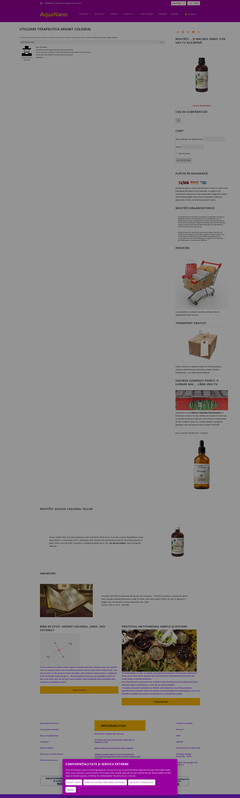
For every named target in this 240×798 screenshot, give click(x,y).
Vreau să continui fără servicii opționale (105, 782)
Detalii (70, 789)
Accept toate (73, 782)
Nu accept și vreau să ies (141, 782)
